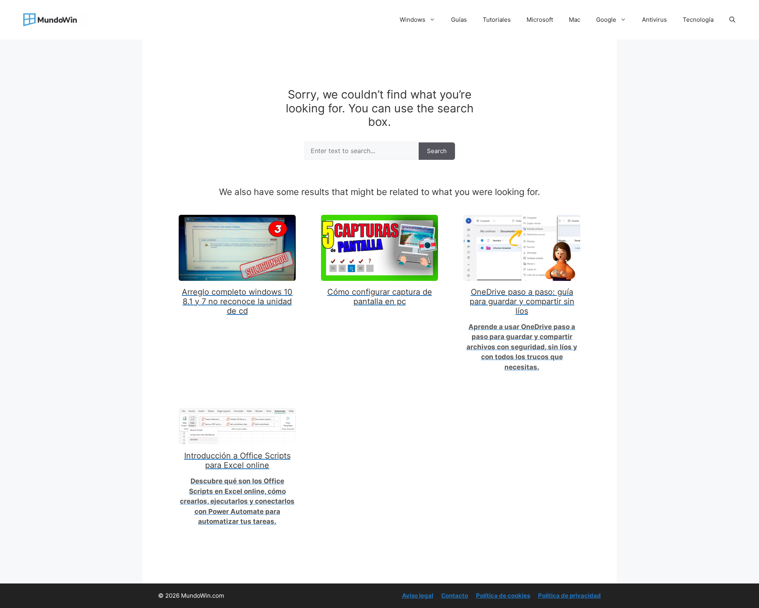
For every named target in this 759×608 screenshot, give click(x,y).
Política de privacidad (569, 595)
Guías (459, 19)
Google (606, 19)
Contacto (454, 595)
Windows (412, 19)
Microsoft (540, 19)
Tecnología (698, 19)
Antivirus (654, 19)
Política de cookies (503, 595)
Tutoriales (497, 19)
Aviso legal (417, 595)
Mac (574, 19)
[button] (732, 20)
